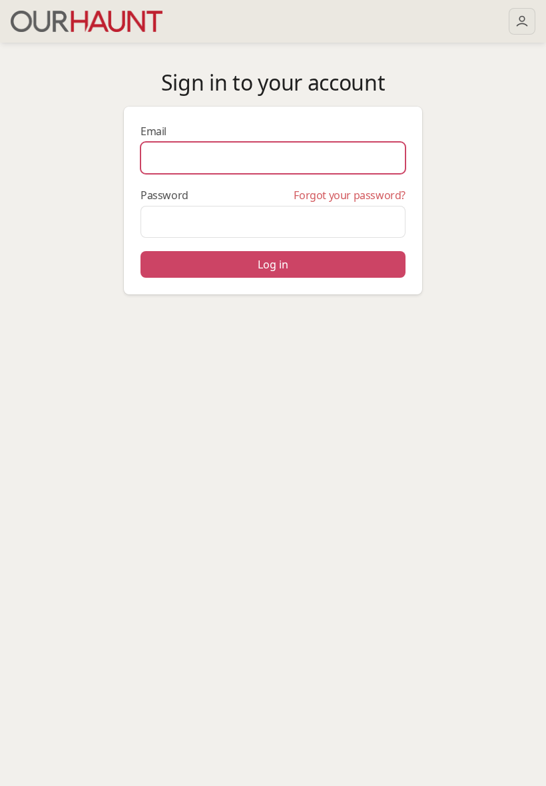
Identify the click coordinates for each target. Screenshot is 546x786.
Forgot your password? (350, 195)
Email (153, 131)
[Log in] (522, 21)
